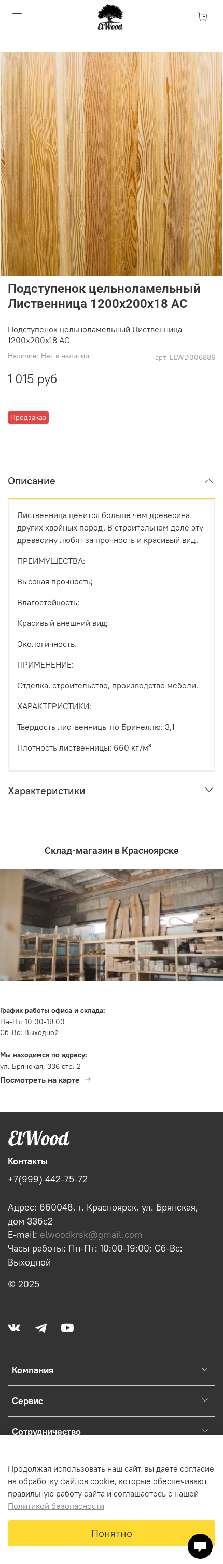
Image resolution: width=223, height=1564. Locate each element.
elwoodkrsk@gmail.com (91, 1235)
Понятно (111, 1533)
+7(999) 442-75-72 (48, 1179)
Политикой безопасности (56, 1506)
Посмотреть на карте (40, 1080)
